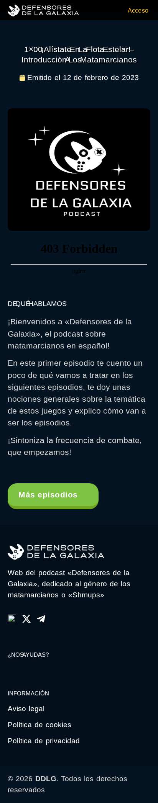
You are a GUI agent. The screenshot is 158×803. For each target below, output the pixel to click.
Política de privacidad (44, 741)
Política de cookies (39, 725)
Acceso (138, 10)
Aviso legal (26, 709)
